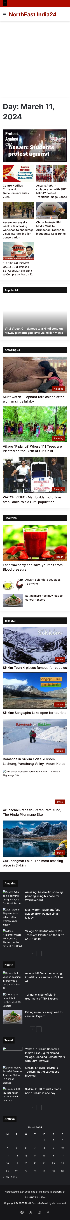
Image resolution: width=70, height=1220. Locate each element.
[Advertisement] (35, 58)
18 (7, 1163)
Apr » (14, 1176)
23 (53, 1163)
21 (35, 1163)
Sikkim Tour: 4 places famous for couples (35, 668)
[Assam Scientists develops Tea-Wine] (13, 584)
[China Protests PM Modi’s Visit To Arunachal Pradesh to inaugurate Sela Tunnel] (51, 210)
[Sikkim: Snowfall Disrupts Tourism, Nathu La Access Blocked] (12, 1075)
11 (7, 1155)
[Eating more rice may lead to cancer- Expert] (13, 600)
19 (16, 1163)
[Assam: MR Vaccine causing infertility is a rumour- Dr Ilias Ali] (12, 980)
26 (16, 1171)
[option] (35, 316)
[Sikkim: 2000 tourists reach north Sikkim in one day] (12, 1094)
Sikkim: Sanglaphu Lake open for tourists (34, 713)
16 (53, 1155)
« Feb (6, 1176)
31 (62, 1171)
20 (25, 1163)
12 (16, 1155)
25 (7, 1171)
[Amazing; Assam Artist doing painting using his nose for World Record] (12, 897)
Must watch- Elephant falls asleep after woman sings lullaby (42, 913)
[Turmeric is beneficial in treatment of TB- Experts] (12, 1000)
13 (26, 1155)
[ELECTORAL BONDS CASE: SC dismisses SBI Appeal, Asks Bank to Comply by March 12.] (18, 251)
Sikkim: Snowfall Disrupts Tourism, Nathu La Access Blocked (42, 1071)
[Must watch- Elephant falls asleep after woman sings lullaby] (12, 917)
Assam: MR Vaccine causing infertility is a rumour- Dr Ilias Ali (44, 977)
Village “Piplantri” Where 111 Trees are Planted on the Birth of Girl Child (44, 935)
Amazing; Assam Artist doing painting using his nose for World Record (44, 896)
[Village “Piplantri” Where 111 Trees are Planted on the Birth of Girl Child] (12, 938)
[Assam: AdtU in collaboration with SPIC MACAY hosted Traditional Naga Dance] (51, 173)
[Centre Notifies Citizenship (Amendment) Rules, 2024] (18, 173)
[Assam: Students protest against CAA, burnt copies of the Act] (35, 145)
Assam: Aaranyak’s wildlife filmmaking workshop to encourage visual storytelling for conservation (18, 230)
